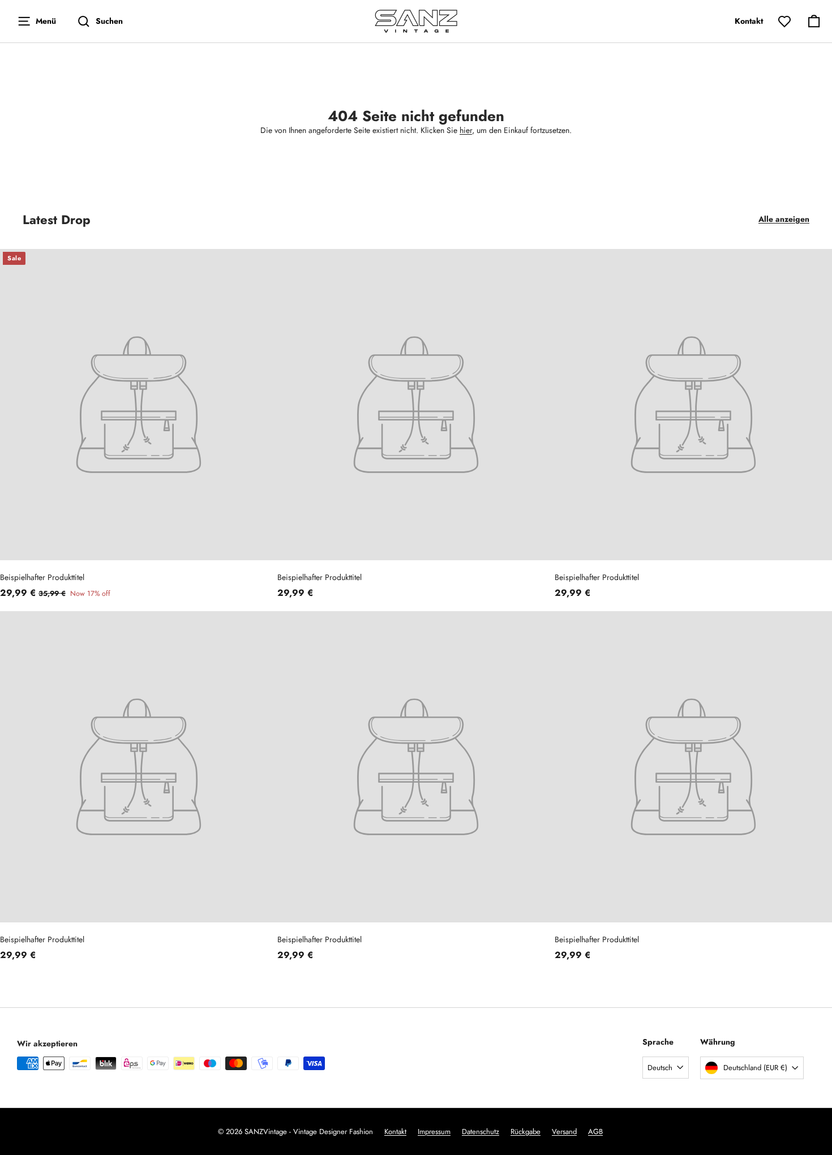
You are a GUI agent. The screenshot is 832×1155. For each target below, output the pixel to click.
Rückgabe (526, 1131)
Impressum (434, 1131)
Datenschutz (480, 1131)
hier (466, 130)
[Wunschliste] (784, 21)
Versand (564, 1131)
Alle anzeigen (783, 219)
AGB (595, 1131)
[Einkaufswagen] (814, 21)
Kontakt (395, 1131)
